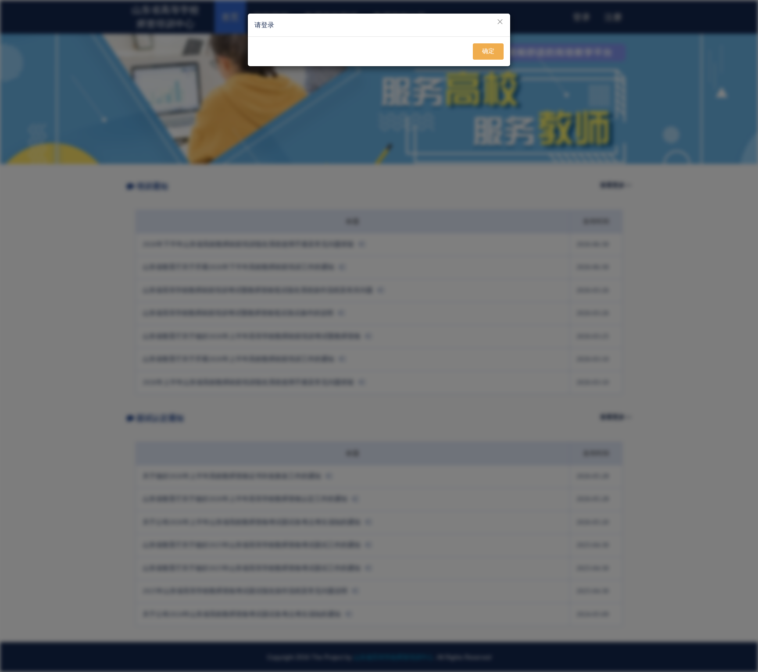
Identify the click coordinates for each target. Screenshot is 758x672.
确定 (488, 51)
